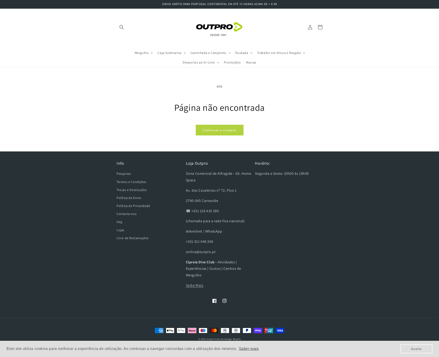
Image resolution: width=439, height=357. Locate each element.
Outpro (210, 339)
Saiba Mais (194, 285)
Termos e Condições (131, 182)
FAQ (119, 222)
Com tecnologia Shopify (228, 339)
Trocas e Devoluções (132, 190)
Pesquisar (124, 174)
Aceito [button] (416, 349)
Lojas (120, 230)
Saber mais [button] (249, 349)
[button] (122, 27)
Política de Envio (129, 198)
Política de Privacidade (133, 206)
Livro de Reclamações (133, 238)
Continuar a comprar (220, 130)
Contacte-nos (127, 214)
